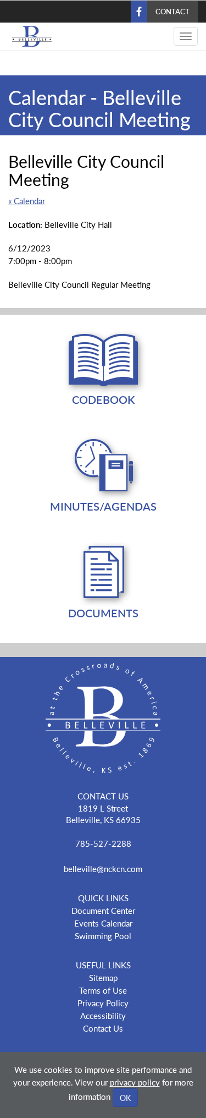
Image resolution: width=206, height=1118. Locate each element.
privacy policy (135, 1082)
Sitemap (103, 977)
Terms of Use (103, 990)
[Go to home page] (27, 36)
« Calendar (26, 200)
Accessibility (103, 1015)
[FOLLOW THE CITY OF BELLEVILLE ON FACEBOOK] (139, 12)
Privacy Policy (103, 1003)
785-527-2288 (103, 843)
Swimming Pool (103, 935)
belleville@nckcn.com (103, 868)
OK (125, 1097)
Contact (172, 11)
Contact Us (103, 1028)
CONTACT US (103, 796)
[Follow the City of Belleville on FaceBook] (103, 1050)
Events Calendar (103, 923)
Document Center (103, 910)
